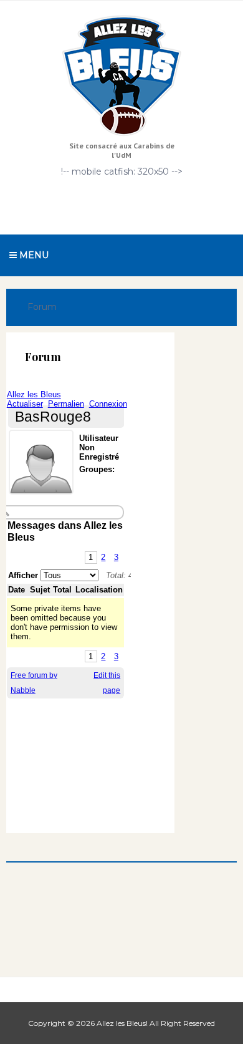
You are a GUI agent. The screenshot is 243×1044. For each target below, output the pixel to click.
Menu (33, 255)
